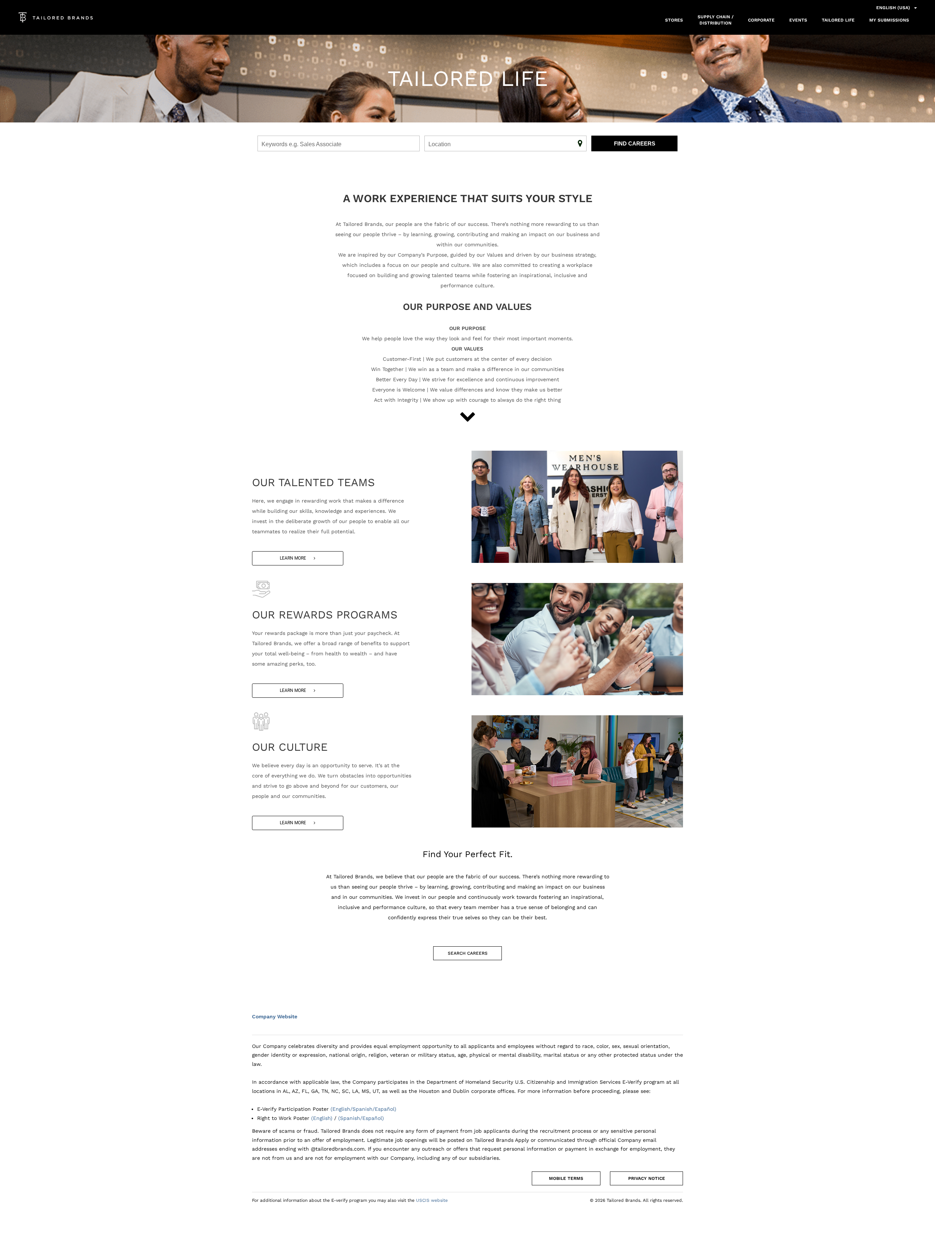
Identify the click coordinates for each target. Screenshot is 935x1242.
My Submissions (889, 20)
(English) (321, 1118)
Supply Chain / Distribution (715, 20)
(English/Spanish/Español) (363, 1109)
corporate (761, 20)
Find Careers (634, 143)
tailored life (838, 20)
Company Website (274, 1016)
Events (798, 20)
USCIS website (432, 1200)
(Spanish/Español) (361, 1118)
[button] (297, 558)
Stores (674, 20)
